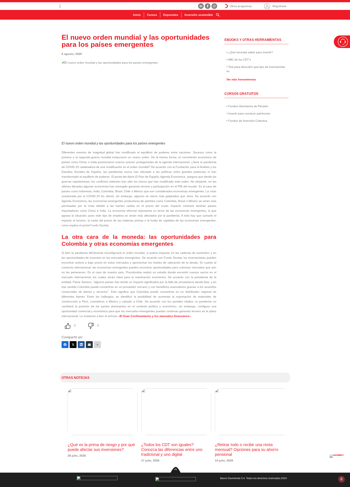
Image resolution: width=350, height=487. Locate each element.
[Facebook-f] (207, 6)
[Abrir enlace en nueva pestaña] (338, 463)
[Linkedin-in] (201, 6)
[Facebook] (65, 344)
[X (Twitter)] (73, 344)
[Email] (89, 344)
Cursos (152, 14)
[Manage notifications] (341, 479)
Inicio (137, 14)
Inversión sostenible (199, 14)
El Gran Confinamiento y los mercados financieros (154, 316)
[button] (218, 15)
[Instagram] (214, 6)
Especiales (170, 14)
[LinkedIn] (81, 344)
